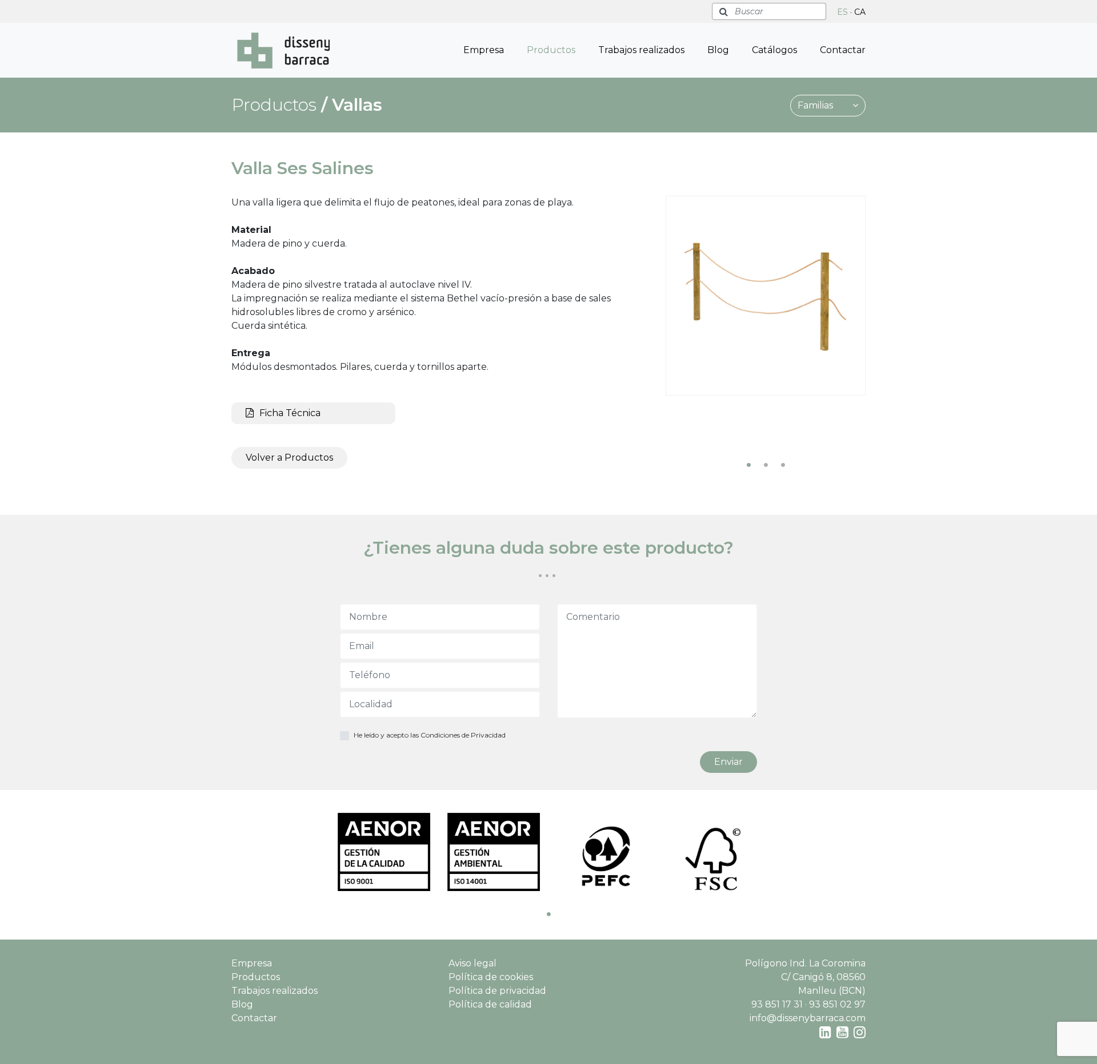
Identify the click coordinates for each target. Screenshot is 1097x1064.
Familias (816, 105)
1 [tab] (748, 464)
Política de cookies (491, 977)
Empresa (483, 50)
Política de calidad (490, 1004)
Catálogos (774, 50)
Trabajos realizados (641, 50)
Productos (551, 50)
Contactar (843, 50)
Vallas (357, 104)
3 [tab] (782, 464)
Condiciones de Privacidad (463, 735)
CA (860, 12)
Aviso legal (473, 963)
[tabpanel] (766, 296)
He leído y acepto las (430, 735)
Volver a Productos (289, 457)
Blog (718, 50)
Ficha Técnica (290, 413)
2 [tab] (765, 464)
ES (842, 12)
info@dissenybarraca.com (808, 1018)
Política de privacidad (497, 990)
